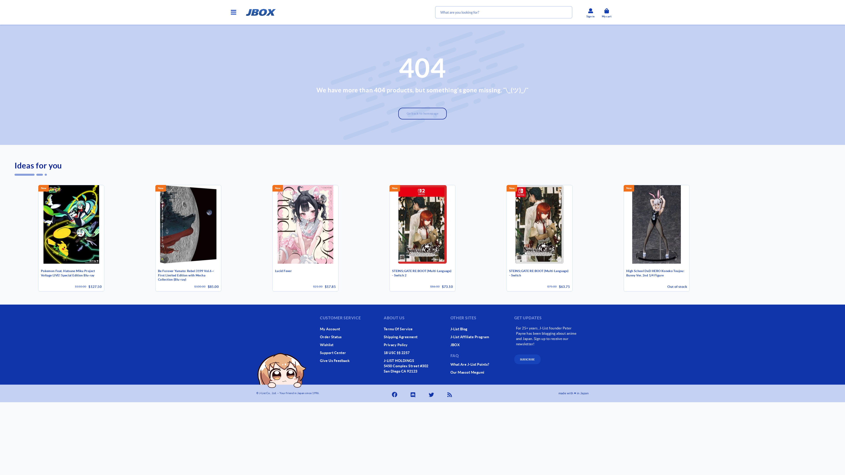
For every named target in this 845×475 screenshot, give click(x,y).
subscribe (527, 359)
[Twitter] (432, 393)
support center (333, 353)
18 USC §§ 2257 (397, 353)
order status (331, 337)
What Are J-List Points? (469, 364)
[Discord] (413, 393)
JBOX (455, 345)
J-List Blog (458, 329)
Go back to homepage (423, 113)
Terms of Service (398, 329)
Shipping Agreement (401, 337)
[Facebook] (395, 393)
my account (330, 329)
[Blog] (450, 393)
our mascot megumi (467, 372)
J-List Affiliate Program (469, 337)
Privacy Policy (396, 345)
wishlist (327, 345)
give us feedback (335, 361)
